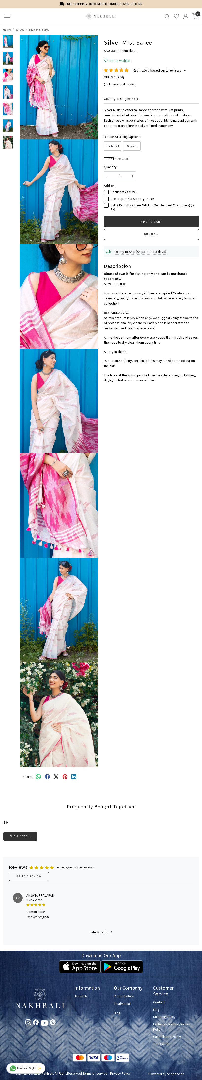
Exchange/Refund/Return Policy (170, 1027)
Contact (159, 1002)
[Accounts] (185, 16)
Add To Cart (151, 221)
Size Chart (122, 158)
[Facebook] (36, 1023)
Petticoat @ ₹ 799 (123, 192)
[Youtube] (44, 1024)
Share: (27, 776)
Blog (117, 1013)
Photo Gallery (124, 996)
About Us (81, 996)
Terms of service (95, 1073)
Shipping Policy (164, 1017)
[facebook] (47, 777)
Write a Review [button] (29, 876)
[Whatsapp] (38, 777)
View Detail (20, 836)
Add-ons (110, 185)
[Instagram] (28, 1023)
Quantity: (110, 167)
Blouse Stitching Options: (122, 136)
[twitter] (56, 777)
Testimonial (122, 1003)
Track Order (162, 1043)
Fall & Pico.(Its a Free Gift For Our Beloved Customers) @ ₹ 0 (152, 207)
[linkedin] (73, 777)
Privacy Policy (120, 1073)
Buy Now (151, 234)
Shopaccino (175, 1074)
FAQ (156, 1009)
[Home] (101, 16)
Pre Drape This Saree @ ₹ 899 (132, 199)
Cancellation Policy (167, 1036)
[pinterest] (65, 777)
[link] (167, 16)
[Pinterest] (53, 1023)
